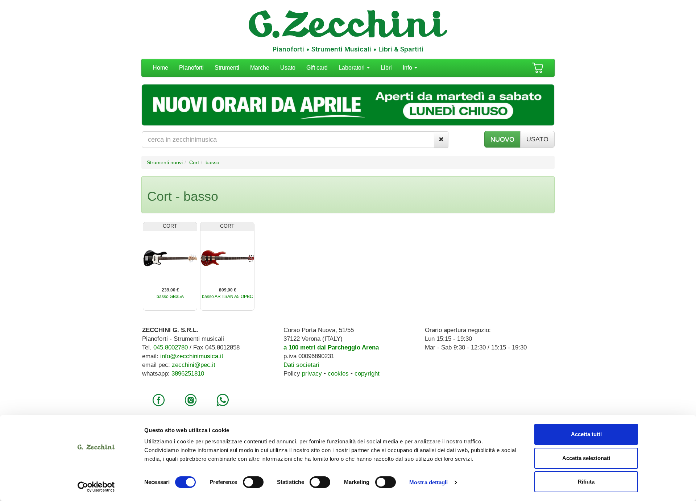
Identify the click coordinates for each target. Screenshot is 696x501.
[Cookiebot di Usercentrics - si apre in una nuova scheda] (96, 486)
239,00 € (170, 290)
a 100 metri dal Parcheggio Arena (331, 347)
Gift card (317, 68)
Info (408, 68)
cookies (338, 373)
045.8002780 (170, 347)
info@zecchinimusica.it (191, 356)
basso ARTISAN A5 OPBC (227, 296)
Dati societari (301, 364)
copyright (367, 373)
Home (160, 68)
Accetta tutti (586, 434)
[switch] (253, 482)
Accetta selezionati (586, 458)
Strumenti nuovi (165, 162)
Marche (259, 68)
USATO (537, 139)
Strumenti (227, 68)
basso (212, 162)
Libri (386, 68)
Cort (194, 162)
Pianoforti (191, 68)
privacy (312, 373)
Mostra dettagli (428, 482)
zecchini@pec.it (193, 364)
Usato (287, 68)
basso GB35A (170, 296)
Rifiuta (586, 482)
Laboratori (352, 68)
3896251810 (187, 373)
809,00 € (227, 290)
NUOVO (502, 139)
